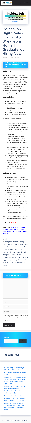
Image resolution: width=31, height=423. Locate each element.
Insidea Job (6, 244)
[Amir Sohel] (6, 3)
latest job (14, 244)
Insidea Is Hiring (18, 242)
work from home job (18, 247)
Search (6, 338)
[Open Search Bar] (19, 3)
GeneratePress (24, 420)
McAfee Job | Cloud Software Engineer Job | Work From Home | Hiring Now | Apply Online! (14, 252)
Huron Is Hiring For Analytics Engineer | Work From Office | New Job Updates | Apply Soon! (15, 398)
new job (20, 244)
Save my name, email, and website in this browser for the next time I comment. (16, 318)
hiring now (8, 242)
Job (6, 239)
